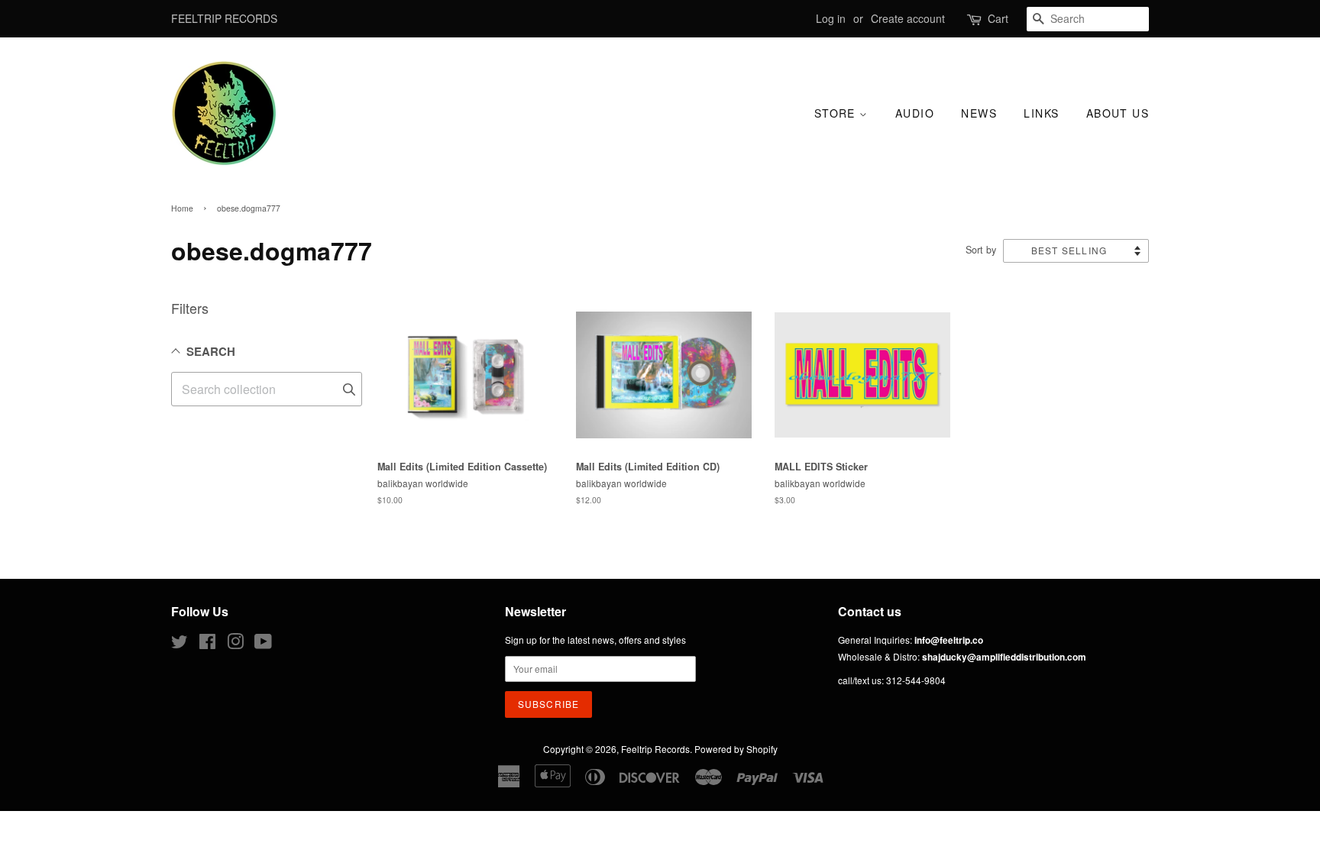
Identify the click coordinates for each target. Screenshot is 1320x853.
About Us (1117, 113)
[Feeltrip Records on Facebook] (207, 644)
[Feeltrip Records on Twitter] (179, 644)
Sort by (981, 250)
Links (1041, 113)
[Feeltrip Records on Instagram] (235, 644)
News (979, 113)
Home (182, 208)
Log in (831, 18)
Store (836, 113)
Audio (914, 113)
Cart (998, 18)
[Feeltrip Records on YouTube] (263, 644)
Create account (908, 18)
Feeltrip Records (655, 748)
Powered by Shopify (736, 748)
